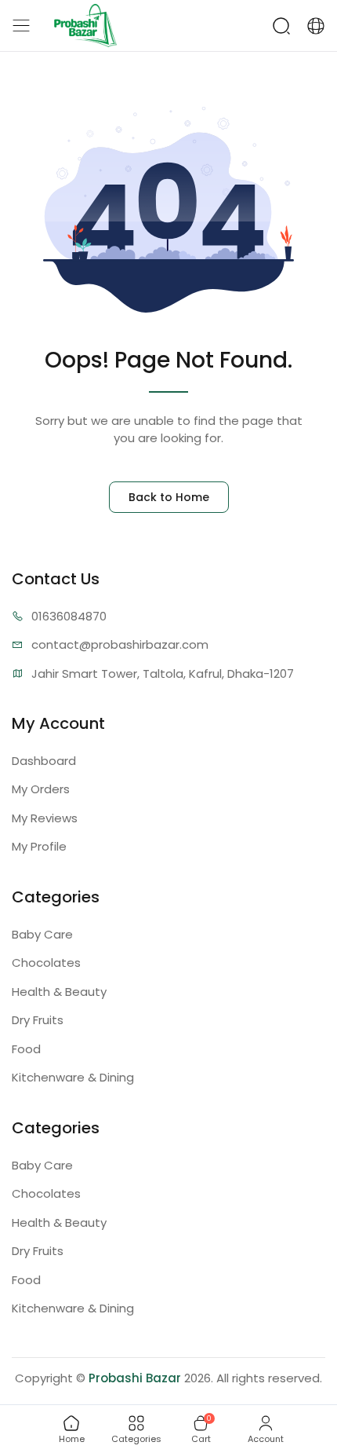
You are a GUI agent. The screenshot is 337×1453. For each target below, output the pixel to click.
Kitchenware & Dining (73, 1077)
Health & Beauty (59, 991)
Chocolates (46, 962)
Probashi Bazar (135, 1378)
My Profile (39, 846)
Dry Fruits (37, 1020)
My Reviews (45, 818)
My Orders (41, 789)
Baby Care (42, 934)
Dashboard (44, 760)
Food (26, 1049)
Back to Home (169, 497)
